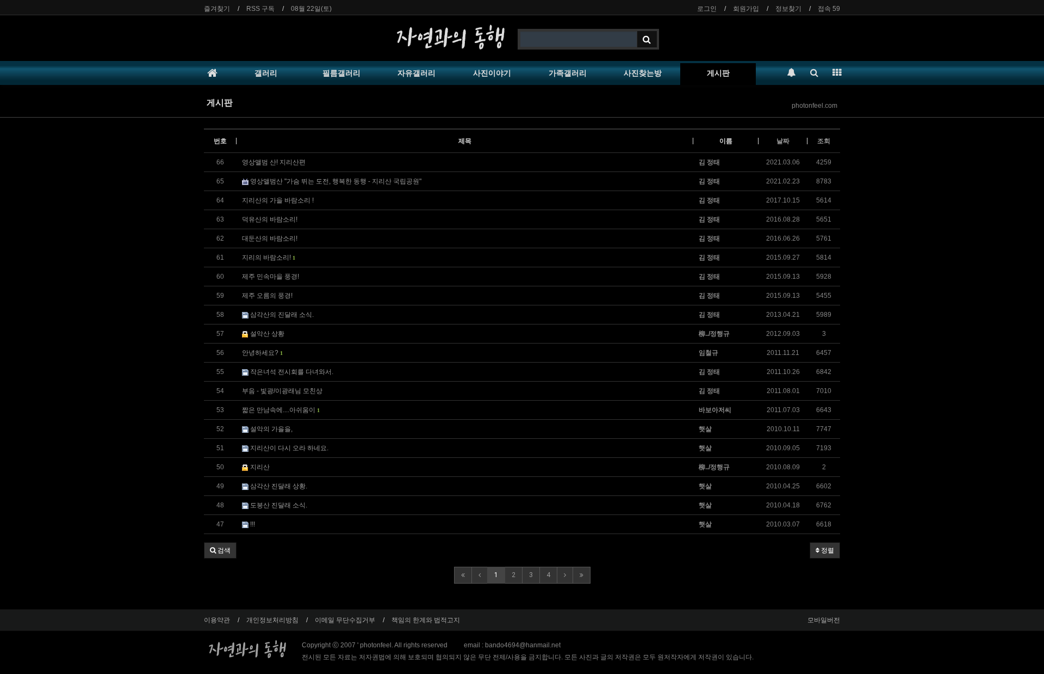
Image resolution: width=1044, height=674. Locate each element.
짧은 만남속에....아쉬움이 (280, 410)
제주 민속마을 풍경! (270, 276)
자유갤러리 (416, 73)
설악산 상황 (266, 334)
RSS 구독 (260, 9)
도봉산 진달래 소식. (277, 505)
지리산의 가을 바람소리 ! (278, 200)
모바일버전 (823, 620)
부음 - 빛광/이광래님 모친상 (282, 391)
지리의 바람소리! (268, 257)
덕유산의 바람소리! (269, 219)
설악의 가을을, (270, 429)
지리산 (259, 467)
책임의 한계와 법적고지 (425, 620)
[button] (220, 550)
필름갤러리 (341, 73)
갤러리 (265, 73)
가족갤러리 (568, 73)
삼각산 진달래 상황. (277, 486)
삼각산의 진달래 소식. (281, 314)
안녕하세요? (262, 353)
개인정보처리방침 (272, 620)
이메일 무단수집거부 (345, 620)
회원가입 (746, 9)
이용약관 (217, 620)
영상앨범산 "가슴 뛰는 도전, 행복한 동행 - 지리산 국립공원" (334, 181)
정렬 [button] (826, 550)
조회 (823, 141)
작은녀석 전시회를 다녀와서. (290, 372)
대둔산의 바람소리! (269, 238)
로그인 (707, 9)
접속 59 (829, 9)
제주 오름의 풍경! (267, 295)
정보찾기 (788, 9)
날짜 (783, 141)
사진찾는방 (643, 73)
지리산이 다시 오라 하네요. (288, 448)
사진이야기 (492, 73)
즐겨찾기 (217, 9)
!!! (251, 524)
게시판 (718, 73)
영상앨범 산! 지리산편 (274, 162)
